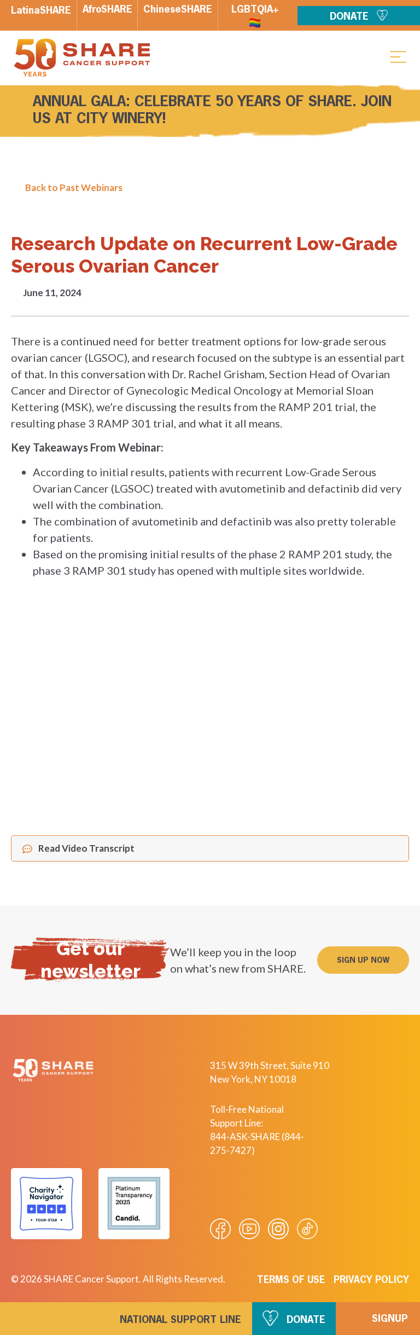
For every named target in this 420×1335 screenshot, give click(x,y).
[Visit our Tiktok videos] (307, 1228)
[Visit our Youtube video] (249, 1228)
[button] (398, 56)
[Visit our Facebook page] (220, 1228)
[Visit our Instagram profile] (278, 1228)
